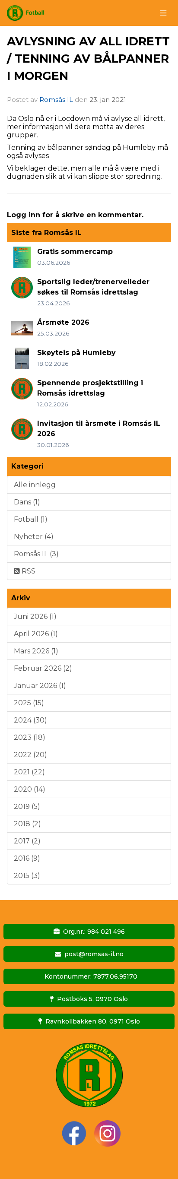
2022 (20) (30, 755)
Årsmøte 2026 (63, 322)
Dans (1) (27, 502)
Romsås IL (56, 99)
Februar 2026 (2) (43, 668)
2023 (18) (29, 737)
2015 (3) (27, 876)
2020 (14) (29, 789)
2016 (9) (27, 858)
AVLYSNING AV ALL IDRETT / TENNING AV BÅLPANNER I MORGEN (88, 58)
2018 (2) (27, 824)
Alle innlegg (35, 485)
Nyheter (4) (34, 536)
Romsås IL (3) (36, 554)
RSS (27, 571)
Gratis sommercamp (75, 251)
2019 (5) (27, 806)
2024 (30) (30, 720)
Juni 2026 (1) (35, 616)
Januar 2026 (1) (40, 685)
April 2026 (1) (36, 634)
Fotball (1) (31, 519)
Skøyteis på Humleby (76, 353)
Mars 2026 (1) (36, 651)
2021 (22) (29, 772)
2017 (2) (27, 841)
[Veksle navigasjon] (163, 13)
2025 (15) (29, 703)
